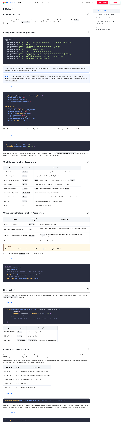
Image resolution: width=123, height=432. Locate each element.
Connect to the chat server (102, 29)
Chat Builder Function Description (106, 18)
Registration (98, 27)
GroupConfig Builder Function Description (105, 22)
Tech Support (98, 2)
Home (25, 3)
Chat (31, 3)
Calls (36, 3)
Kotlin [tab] (13, 87)
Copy (87, 38)
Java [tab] (7, 87)
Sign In (113, 2)
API (48, 3)
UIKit (42, 3)
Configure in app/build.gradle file (104, 14)
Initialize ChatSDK (100, 11)
